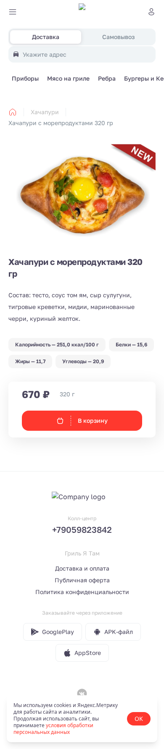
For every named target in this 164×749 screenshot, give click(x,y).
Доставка (45, 36)
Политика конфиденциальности (82, 591)
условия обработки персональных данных (53, 729)
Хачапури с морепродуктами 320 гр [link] (60, 122)
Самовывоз (118, 36)
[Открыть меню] (12, 12)
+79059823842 (82, 529)
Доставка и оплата (82, 568)
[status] (82, 718)
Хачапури (45, 111)
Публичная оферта (82, 580)
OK (139, 719)
